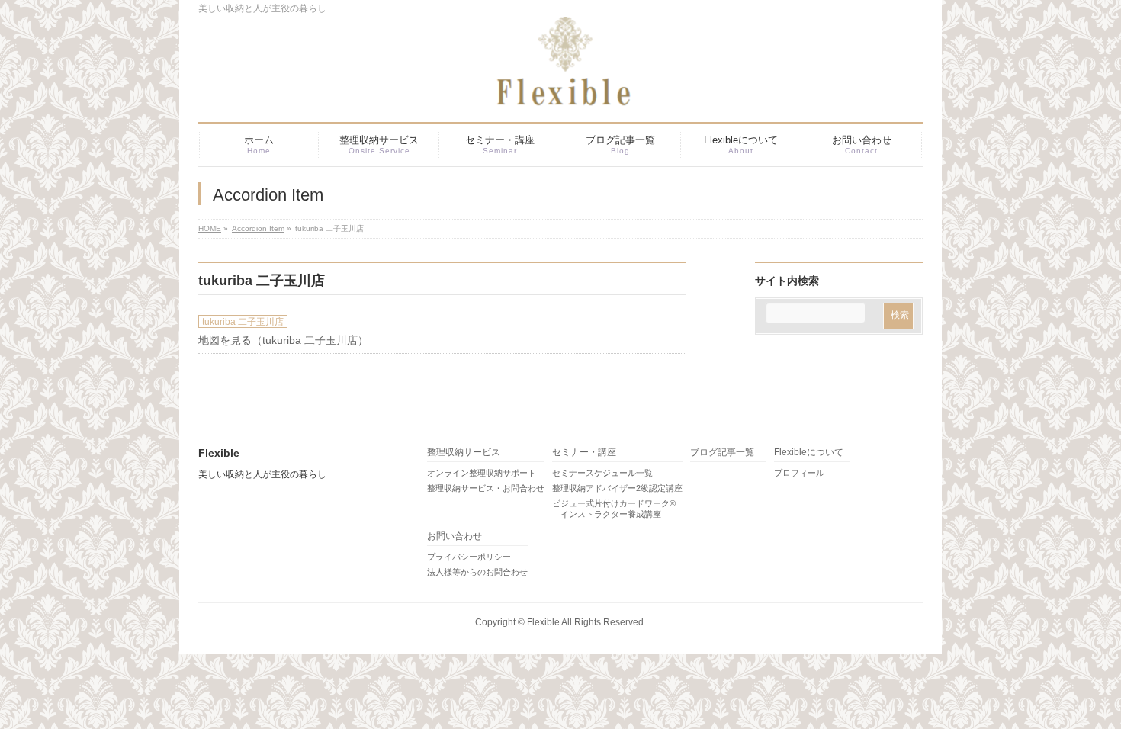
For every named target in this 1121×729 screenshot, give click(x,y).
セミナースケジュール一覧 (602, 472)
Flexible (543, 622)
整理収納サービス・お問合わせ (485, 488)
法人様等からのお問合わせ (477, 571)
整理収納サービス (463, 453)
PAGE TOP (1083, 693)
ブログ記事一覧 (722, 453)
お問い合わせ (454, 536)
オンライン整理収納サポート (481, 472)
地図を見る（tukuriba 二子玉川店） (283, 340)
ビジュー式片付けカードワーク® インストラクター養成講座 (614, 509)
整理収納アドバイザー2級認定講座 (617, 488)
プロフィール (799, 472)
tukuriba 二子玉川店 (243, 321)
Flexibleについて (808, 453)
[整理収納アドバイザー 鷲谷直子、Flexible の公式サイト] (541, 89)
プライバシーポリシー (469, 556)
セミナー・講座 (584, 453)
